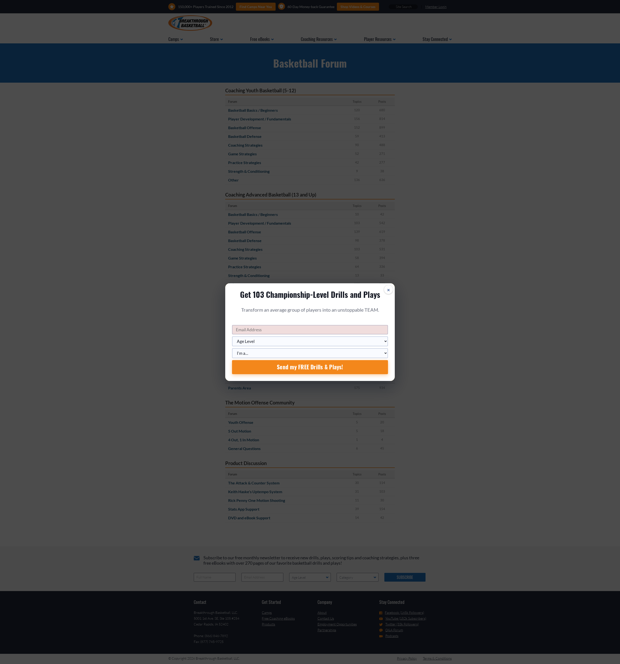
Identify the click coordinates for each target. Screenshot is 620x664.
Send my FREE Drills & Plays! (310, 367)
